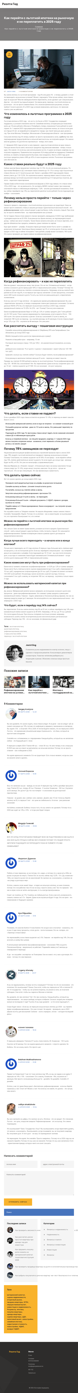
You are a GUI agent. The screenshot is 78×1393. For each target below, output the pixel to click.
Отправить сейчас (18, 1202)
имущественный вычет (16, 1304)
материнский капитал (16, 1295)
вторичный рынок (14, 1300)
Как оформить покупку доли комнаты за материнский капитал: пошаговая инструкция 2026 (24, 1254)
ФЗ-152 (30, 1369)
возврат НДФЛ (13, 1329)
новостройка (27, 1319)
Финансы (50, 1255)
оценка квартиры (14, 1317)
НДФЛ (21, 1326)
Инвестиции (52, 1250)
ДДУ (24, 1317)
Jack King (11, 91)
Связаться (31, 1373)
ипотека (20, 1309)
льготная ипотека (17, 626)
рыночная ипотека (11, 629)
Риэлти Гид (10, 4)
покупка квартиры (14, 1312)
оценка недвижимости (16, 1297)
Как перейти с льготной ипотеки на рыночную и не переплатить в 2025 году (38, 691)
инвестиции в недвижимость (19, 1307)
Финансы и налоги (54, 1239)
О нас (30, 1355)
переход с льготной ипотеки (15, 636)
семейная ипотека (14, 1322)
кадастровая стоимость (17, 1324)
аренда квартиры (14, 1314)
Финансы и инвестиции (56, 1245)
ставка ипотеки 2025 (12, 634)
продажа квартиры (15, 1302)
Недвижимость (53, 1234)
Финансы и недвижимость (57, 1229)
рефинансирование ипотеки (15, 631)
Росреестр (11, 1309)
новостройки (12, 1326)
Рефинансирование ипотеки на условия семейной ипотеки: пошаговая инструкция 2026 (14, 691)
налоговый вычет (14, 1319)
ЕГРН (26, 1302)
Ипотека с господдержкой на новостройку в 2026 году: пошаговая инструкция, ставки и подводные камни (63, 691)
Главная (39, 27)
